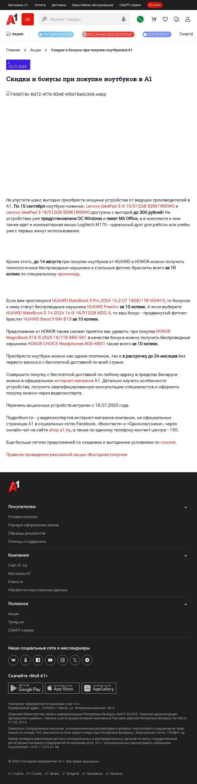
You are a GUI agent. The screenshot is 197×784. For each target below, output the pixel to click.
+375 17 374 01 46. (44, 747)
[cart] (154, 19)
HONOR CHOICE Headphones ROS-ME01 (66, 343)
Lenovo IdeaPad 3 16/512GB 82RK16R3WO (48, 212)
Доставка (59, 5)
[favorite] (165, 19)
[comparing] (176, 19)
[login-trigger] (188, 19)
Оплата (40, 5)
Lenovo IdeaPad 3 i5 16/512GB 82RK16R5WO (130, 206)
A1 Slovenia (114, 774)
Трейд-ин (16, 622)
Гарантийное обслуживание (92, 5)
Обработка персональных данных (37, 590)
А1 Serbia (52, 774)
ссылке (168, 442)
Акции (13, 614)
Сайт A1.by (17, 565)
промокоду (68, 274)
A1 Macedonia (92, 774)
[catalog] (28, 19)
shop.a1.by (60, 430)
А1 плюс (155, 5)
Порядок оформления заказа (33, 525)
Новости (15, 582)
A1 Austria (15, 774)
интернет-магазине (74, 380)
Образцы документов (26, 533)
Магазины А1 (18, 5)
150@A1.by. (176, 732)
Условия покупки (22, 517)
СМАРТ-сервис (130, 5)
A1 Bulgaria (70, 774)
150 (38, 732)
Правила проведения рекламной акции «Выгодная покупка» (67, 454)
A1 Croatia (34, 774)
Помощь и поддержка (27, 541)
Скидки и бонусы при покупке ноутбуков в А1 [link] (92, 50)
